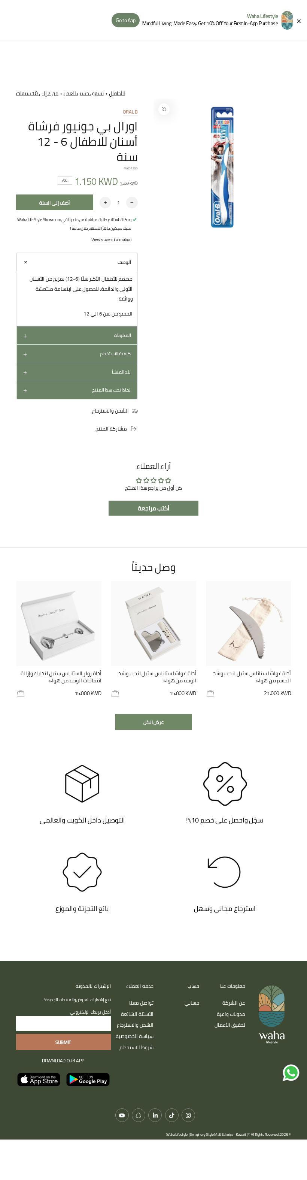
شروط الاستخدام (136, 1047)
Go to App (125, 20)
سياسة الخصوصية (135, 1036)
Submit (63, 1042)
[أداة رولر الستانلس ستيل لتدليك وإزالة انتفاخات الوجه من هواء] (58, 623)
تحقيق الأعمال (230, 1025)
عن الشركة (233, 1003)
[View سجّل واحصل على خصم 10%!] (225, 784)
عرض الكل (153, 722)
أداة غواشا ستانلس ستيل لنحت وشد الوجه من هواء (157, 677)
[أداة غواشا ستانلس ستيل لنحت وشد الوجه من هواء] (153, 623)
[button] (76, 262)
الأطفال (117, 93)
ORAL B (130, 111)
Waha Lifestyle (176, 1134)
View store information (111, 239)
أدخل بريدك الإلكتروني (90, 1012)
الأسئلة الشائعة (137, 1014)
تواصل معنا (141, 1003)
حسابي (192, 1003)
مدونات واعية (231, 1014)
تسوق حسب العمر (83, 93)
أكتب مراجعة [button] (154, 508)
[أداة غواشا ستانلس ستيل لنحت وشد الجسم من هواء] (248, 623)
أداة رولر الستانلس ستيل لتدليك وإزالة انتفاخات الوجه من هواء (61, 677)
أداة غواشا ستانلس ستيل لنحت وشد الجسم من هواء (252, 677)
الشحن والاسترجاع (135, 1025)
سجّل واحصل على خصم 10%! (224, 820)
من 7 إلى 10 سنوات (37, 93)
